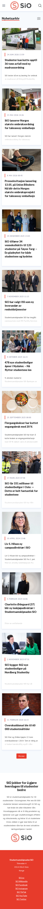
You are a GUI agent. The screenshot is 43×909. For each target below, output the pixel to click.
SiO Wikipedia (21, 881)
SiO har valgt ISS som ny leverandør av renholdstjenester (19, 305)
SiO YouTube (21, 895)
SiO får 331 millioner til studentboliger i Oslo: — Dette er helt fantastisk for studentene (21, 489)
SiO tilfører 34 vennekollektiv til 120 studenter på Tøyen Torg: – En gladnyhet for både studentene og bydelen (21, 249)
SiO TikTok (21, 892)
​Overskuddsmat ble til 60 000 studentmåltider (20, 727)
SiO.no (21, 878)
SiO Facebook (21, 885)
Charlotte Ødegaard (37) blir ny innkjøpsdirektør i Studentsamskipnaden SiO (20, 608)
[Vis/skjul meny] (3, 5)
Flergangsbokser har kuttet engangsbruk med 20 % (21, 424)
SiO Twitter (21, 899)
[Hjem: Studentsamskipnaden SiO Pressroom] (20, 5)
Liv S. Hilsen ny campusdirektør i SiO (17, 545)
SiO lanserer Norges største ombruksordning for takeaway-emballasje (20, 124)
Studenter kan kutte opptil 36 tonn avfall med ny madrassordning (21, 63)
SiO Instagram (21, 888)
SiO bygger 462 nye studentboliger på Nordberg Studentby (17, 668)
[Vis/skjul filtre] (38, 18)
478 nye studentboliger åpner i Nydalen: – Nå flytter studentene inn (19, 366)
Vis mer (21, 756)
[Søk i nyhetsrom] (40, 5)
